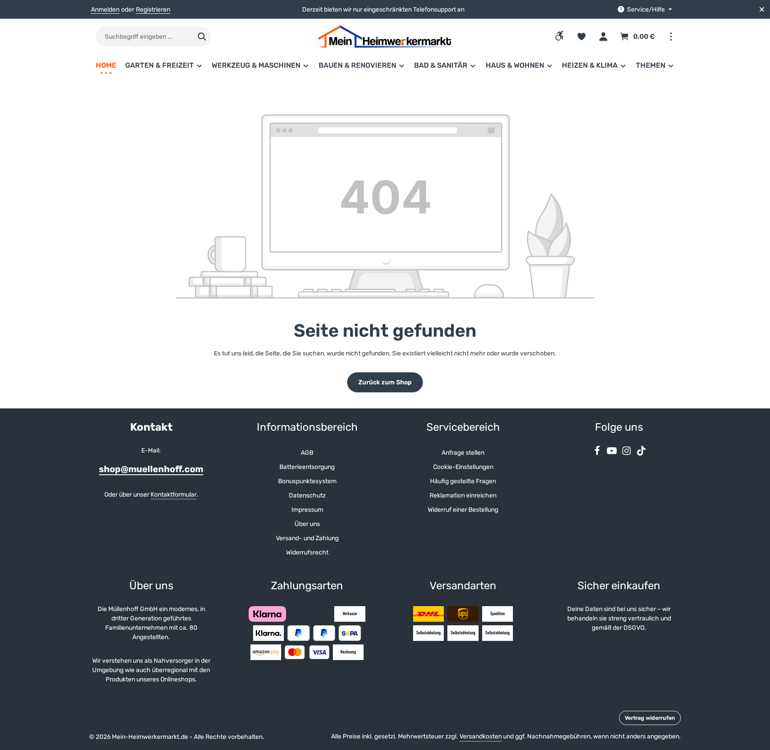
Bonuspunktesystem (307, 481)
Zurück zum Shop (385, 382)
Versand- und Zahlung (307, 538)
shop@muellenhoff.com (151, 469)
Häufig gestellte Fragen (463, 481)
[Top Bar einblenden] (671, 37)
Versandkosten (480, 736)
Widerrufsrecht (307, 552)
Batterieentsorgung (307, 467)
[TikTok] (641, 453)
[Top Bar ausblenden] (761, 9)
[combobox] (144, 36)
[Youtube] (612, 453)
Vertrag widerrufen (650, 718)
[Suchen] (202, 36)
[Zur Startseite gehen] (385, 36)
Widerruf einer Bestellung (463, 510)
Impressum (307, 510)
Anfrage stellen (463, 453)
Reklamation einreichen (463, 495)
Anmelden (105, 9)
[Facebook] (597, 453)
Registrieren (153, 9)
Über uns (307, 524)
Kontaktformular (174, 494)
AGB (307, 453)
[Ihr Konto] (603, 37)
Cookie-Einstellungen (463, 467)
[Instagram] (627, 453)
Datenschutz (307, 495)
